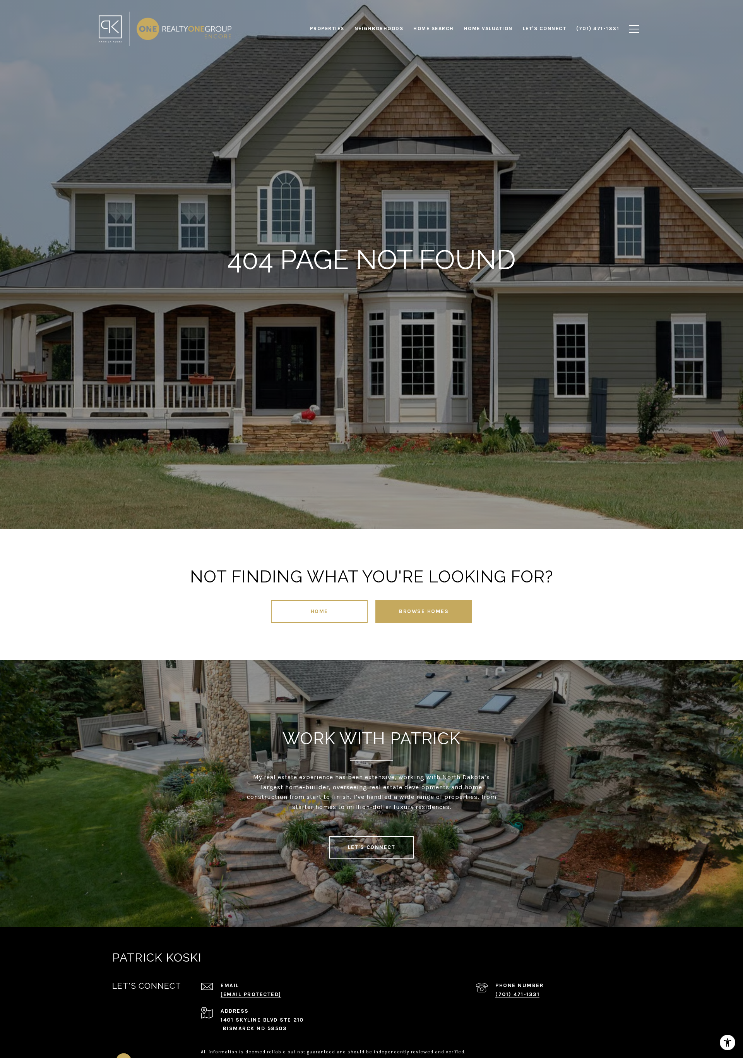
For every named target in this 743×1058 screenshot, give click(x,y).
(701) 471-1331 (517, 994)
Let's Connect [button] (371, 847)
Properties (327, 28)
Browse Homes (424, 611)
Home (319, 611)
